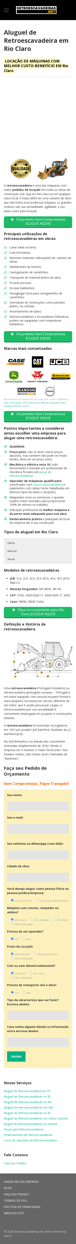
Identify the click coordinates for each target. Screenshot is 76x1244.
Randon (17, 405)
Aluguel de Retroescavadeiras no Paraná (30, 1124)
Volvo (26, 405)
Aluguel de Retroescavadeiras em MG (28, 1107)
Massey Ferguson (50, 402)
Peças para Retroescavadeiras (24, 1129)
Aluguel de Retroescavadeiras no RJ (27, 1096)
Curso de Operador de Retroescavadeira (30, 1140)
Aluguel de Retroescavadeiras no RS (27, 1113)
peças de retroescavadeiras (30, 474)
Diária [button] (11, 543)
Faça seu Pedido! (15, 1163)
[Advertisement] (38, 118)
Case (6, 402)
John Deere (33, 402)
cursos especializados (47, 484)
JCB (24, 402)
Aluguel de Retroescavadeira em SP (27, 1091)
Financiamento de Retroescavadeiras (28, 1135)
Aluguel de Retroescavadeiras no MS (28, 1102)
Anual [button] (11, 559)
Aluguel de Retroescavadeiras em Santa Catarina (36, 1118)
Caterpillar (15, 402)
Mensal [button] (12, 551)
